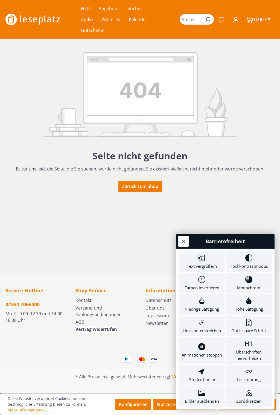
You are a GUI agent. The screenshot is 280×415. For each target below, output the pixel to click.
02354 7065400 (22, 304)
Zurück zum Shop (140, 186)
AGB (79, 322)
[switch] (202, 261)
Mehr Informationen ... (28, 410)
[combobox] (191, 19)
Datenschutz (158, 300)
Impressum (157, 316)
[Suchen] (207, 19)
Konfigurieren (133, 404)
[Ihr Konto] (235, 19)
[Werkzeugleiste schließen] (183, 241)
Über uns (155, 308)
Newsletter (156, 323)
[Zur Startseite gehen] (32, 19)
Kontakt (83, 300)
